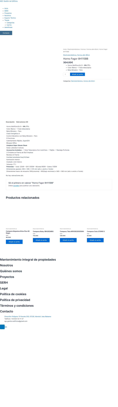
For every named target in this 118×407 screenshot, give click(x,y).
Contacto (6, 33)
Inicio (6, 8)
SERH (6, 11)
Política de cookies (13, 294)
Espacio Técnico (10, 18)
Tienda (6, 20)
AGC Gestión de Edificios (9, 1)
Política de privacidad (15, 300)
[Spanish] (8, 38)
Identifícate (8, 27)
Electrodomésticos (74, 49)
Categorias (10, 23)
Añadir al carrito (77, 74)
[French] (3, 38)
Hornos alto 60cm (92, 49)
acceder (16, 186)
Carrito (9, 25)
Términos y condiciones (17, 305)
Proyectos (8, 13)
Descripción (10, 122)
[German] (5, 38)
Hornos (83, 49)
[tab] (10, 122)
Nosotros (7, 15)
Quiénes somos (11, 271)
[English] (1, 38)
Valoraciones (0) (22, 122)
